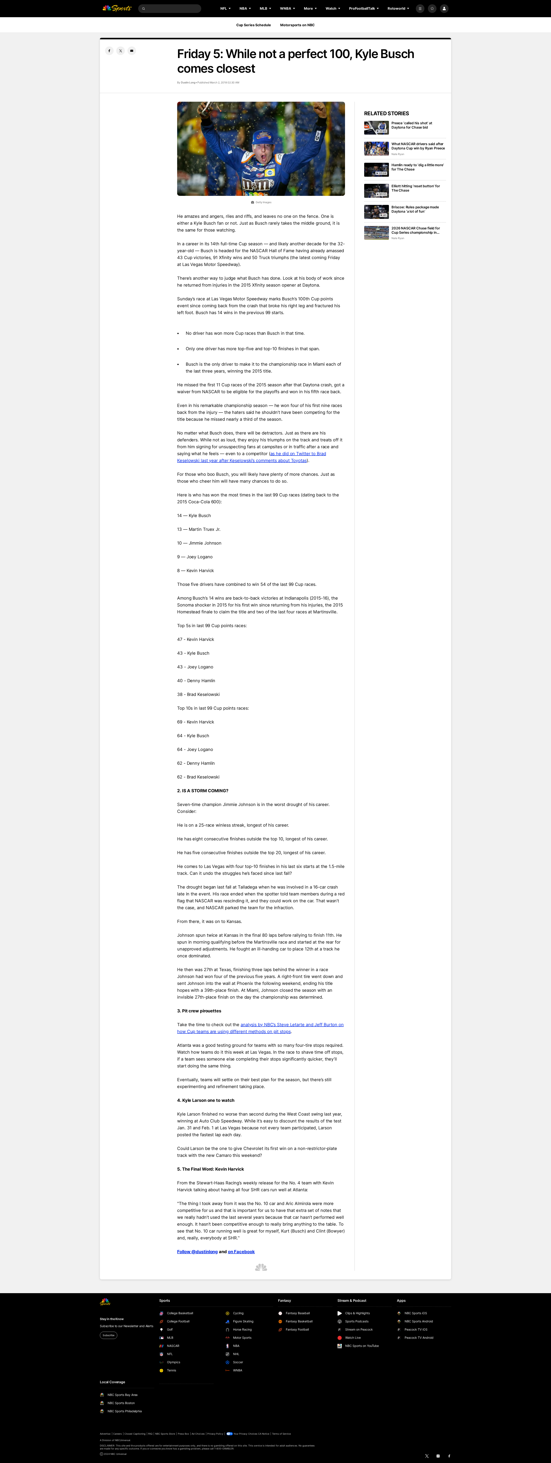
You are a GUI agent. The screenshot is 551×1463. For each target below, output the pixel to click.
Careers (117, 1433)
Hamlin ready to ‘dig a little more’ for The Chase (418, 167)
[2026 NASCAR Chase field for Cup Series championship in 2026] (376, 233)
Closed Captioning (134, 1433)
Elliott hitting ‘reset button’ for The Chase (416, 188)
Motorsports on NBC (297, 25)
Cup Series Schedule (253, 25)
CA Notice (263, 1433)
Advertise (105, 1433)
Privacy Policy (215, 1433)
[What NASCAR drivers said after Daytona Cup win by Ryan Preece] (376, 149)
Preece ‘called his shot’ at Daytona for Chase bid (412, 125)
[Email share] (131, 50)
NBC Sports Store (165, 1433)
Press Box (183, 1433)
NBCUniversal (122, 1440)
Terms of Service (281, 1433)
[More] (420, 8)
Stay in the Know (112, 1319)
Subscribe (109, 1335)
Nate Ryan (398, 154)
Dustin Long (188, 82)
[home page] (117, 9)
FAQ (150, 1433)
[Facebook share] (109, 50)
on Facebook (241, 1251)
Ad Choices (198, 1433)
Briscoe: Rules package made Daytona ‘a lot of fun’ (415, 209)
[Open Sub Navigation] (230, 8)
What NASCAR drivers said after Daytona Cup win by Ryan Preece (418, 146)
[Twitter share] (120, 50)
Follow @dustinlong (197, 1251)
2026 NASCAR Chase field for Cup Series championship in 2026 (416, 230)
